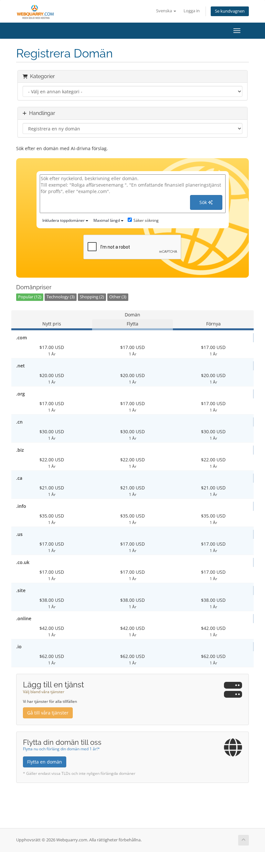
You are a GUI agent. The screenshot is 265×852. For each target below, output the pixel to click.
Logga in (192, 11)
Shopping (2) (92, 297)
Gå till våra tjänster (48, 713)
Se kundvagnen (230, 11)
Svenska (164, 11)
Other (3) (117, 297)
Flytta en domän (44, 762)
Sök (203, 202)
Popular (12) (29, 297)
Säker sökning (146, 220)
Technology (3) (61, 297)
